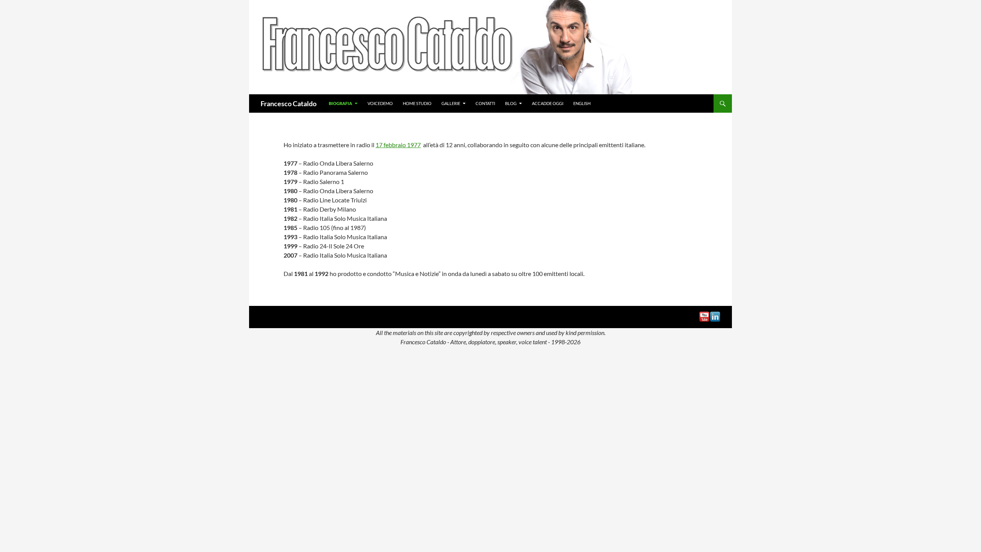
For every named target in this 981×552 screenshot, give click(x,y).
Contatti (485, 103)
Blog (511, 103)
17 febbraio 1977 (398, 144)
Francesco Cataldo (289, 103)
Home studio (417, 103)
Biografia (340, 103)
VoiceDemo (380, 103)
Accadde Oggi (547, 103)
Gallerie (450, 103)
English (582, 103)
